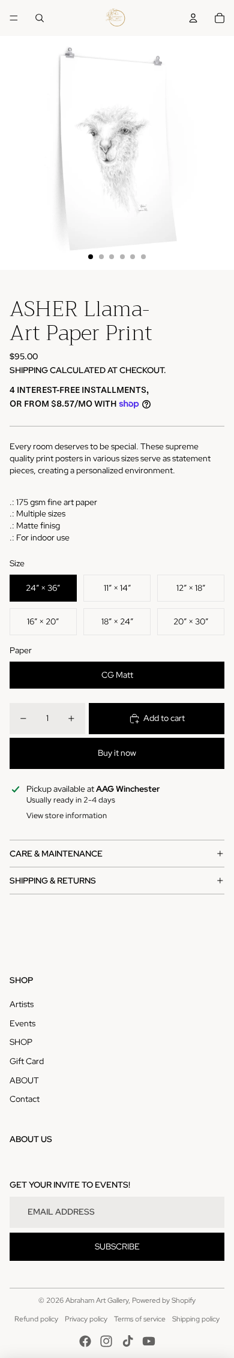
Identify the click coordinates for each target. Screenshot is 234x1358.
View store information (66, 815)
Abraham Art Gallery (96, 1300)
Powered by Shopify (164, 1300)
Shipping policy (196, 1319)
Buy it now (117, 752)
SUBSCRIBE (117, 1246)
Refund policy (36, 1319)
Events (22, 1023)
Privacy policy (86, 1319)
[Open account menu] (193, 18)
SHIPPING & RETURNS (53, 880)
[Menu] (14, 18)
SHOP (21, 1041)
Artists (22, 1004)
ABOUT (24, 1080)
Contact (25, 1098)
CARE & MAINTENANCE (56, 853)
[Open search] (39, 18)
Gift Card (27, 1061)
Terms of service (140, 1319)
